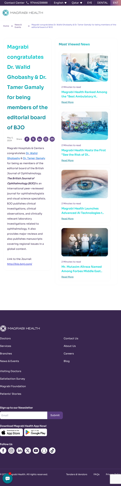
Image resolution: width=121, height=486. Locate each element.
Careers (69, 353)
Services (5, 346)
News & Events (18, 25)
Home (6, 26)
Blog (67, 361)
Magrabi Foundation (13, 386)
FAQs (97, 474)
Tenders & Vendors (76, 474)
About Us (70, 346)
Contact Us (71, 338)
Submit (55, 415)
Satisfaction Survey (12, 378)
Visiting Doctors (10, 371)
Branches (6, 353)
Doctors (5, 338)
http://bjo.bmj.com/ (19, 264)
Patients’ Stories (10, 394)
